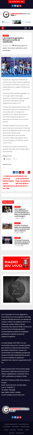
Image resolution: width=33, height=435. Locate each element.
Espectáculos (20, 433)
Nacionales (15, 426)
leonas (12, 48)
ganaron (24, 46)
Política (6, 430)
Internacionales (25, 426)
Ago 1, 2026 (19, 233)
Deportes (6, 35)
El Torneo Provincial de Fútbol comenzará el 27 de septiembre (22, 242)
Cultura (27, 430)
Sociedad (13, 430)
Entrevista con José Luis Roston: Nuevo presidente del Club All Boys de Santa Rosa (22, 181)
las (9, 48)
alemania (17, 46)
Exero (27, 424)
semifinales (6, 50)
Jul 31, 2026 (19, 246)
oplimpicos (19, 48)
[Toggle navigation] (25, 28)
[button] (30, 28)
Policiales (20, 430)
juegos (5, 48)
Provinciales (7, 426)
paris (25, 48)
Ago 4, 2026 (20, 218)
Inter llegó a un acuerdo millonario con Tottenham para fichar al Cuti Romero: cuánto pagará (22, 212)
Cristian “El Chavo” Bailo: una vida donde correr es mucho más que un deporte (22, 228)
